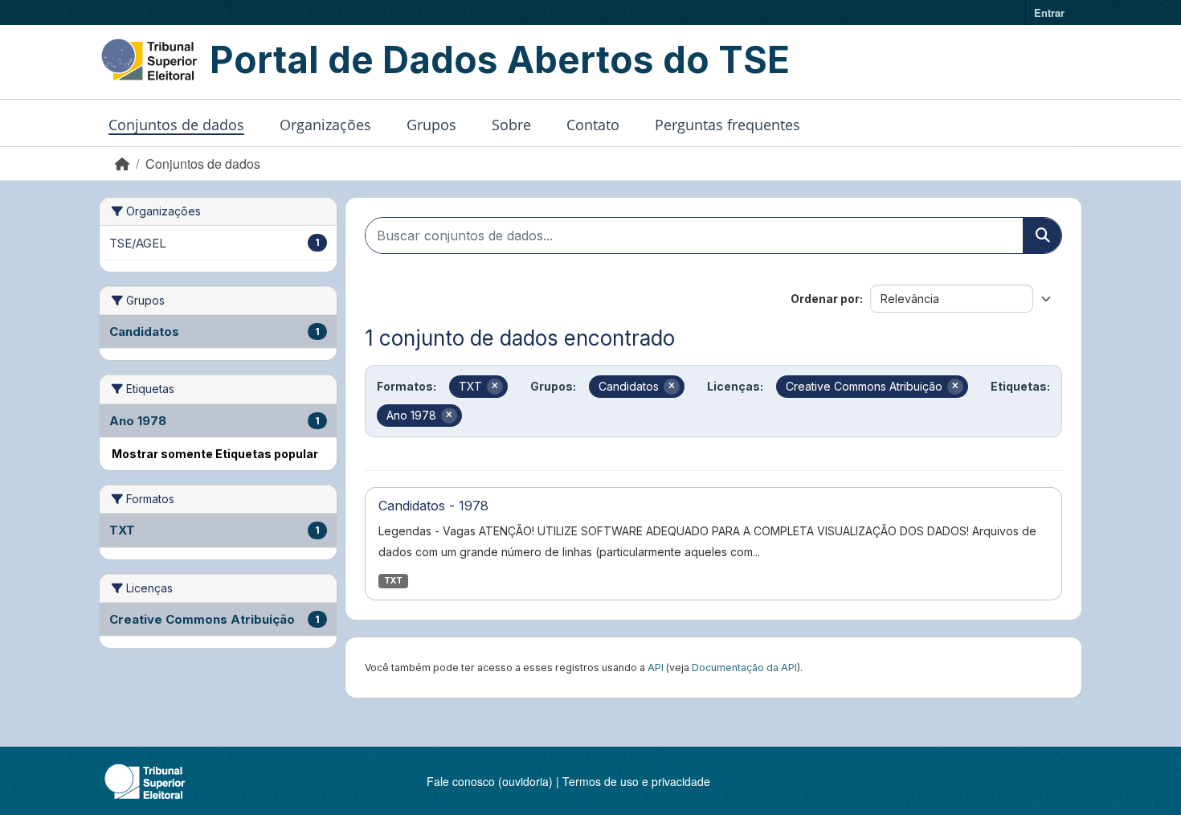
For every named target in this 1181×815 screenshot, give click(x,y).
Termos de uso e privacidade (636, 781)
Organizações (325, 124)
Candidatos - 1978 (433, 506)
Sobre (511, 124)
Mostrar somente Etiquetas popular (215, 454)
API (656, 667)
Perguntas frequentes (727, 124)
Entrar (1049, 12)
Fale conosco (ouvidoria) (490, 781)
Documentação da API (744, 667)
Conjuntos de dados (176, 124)
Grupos (431, 124)
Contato (592, 124)
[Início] (122, 163)
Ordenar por (825, 298)
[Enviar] (1042, 235)
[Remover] (495, 387)
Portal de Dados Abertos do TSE (500, 59)
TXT (393, 580)
